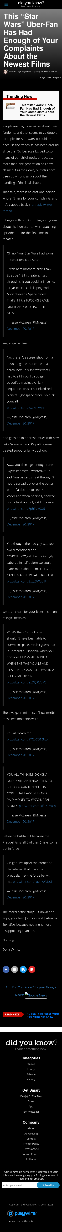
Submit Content (31, 1154)
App (31, 1106)
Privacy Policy (31, 1144)
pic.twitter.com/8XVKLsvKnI (25, 408)
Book (31, 1101)
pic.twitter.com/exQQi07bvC (26, 682)
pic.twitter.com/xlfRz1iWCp (37, 806)
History (31, 1079)
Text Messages (31, 1111)
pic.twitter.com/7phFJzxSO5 (26, 509)
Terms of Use (31, 1149)
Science (31, 1074)
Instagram (56, 77)
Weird (31, 1064)
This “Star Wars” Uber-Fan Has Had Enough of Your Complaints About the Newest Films (37, 110)
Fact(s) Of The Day (31, 1096)
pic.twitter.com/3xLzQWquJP (26, 581)
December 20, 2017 (20, 328)
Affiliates (31, 1159)
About (31, 1128)
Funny (31, 1069)
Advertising (31, 1133)
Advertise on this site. (21, 1221)
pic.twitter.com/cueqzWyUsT (32, 882)
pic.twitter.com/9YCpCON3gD (27, 739)
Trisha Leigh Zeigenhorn (21, 71)
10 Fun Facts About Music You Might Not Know (43, 1015)
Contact (31, 1139)
